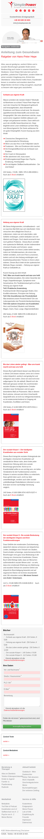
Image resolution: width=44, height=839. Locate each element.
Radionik (5, 787)
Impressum (26, 820)
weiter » (6, 741)
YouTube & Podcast (9, 806)
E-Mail (7, 689)
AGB (3, 830)
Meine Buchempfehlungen (29, 786)
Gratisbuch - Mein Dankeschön (29, 773)
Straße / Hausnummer (12, 676)
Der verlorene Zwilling (30, 790)
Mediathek (6, 804)
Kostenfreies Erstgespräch (27, 805)
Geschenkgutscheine (30, 782)
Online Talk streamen (30, 777)
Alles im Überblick (8, 774)
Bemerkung (8, 695)
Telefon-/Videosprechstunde (10, 776)
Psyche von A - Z (8, 814)
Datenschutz (27, 822)
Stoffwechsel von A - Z (10, 812)
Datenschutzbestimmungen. (14, 660)
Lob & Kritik (26, 812)
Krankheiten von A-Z (9, 809)
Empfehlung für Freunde (28, 816)
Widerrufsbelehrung (12, 830)
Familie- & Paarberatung (7, 783)
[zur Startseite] (22, 5)
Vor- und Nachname (12, 670)
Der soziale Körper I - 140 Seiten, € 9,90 (21, 653)
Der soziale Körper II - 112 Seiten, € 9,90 (21, 655)
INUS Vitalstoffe (28, 780)
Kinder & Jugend (8, 779)
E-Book (13, 175)
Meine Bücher (7, 817)
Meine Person (27, 809)
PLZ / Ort (8, 682)
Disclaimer (25, 830)
